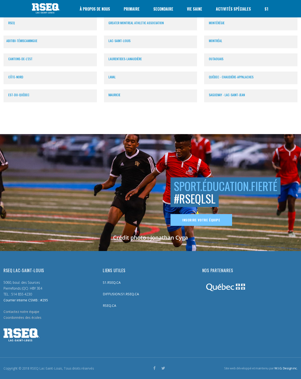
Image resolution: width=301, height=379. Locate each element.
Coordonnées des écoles (22, 317)
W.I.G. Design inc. (285, 368)
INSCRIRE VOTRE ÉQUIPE (201, 219)
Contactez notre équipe (21, 311)
